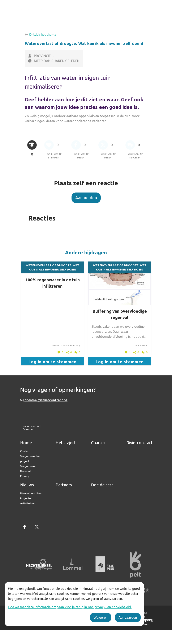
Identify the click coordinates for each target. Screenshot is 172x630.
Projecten (26, 498)
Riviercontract (139, 442)
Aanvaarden (128, 617)
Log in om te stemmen (52, 361)
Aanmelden (86, 197)
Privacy (24, 476)
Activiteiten (27, 503)
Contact (25, 451)
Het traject (66, 442)
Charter (98, 442)
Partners (64, 484)
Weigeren (101, 617)
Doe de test (102, 484)
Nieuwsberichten (31, 493)
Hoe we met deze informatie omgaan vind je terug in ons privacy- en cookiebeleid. (70, 607)
